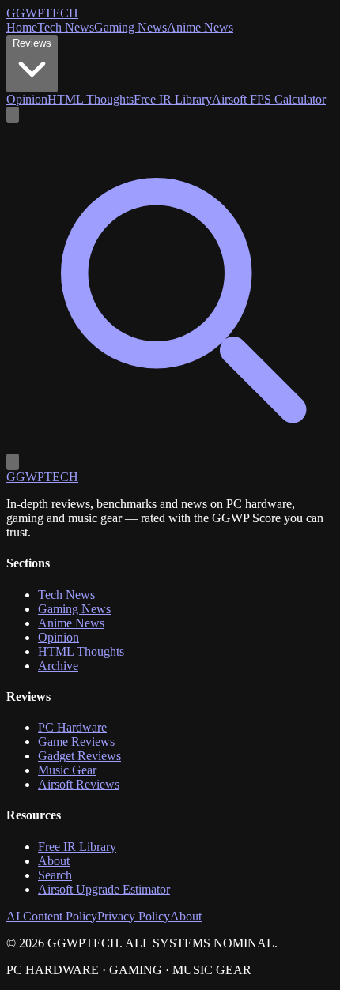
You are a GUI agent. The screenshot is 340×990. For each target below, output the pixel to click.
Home (21, 27)
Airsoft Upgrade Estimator (104, 889)
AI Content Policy (51, 916)
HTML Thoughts (90, 99)
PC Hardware (72, 727)
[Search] (170, 446)
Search (55, 875)
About (54, 861)
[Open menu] (12, 462)
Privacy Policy (133, 916)
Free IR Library (173, 99)
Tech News (65, 27)
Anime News (200, 27)
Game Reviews (76, 741)
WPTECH (42, 13)
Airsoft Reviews (78, 784)
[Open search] (12, 115)
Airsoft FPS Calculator (269, 99)
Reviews (32, 43)
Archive (58, 665)
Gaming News (130, 27)
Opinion (26, 99)
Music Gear (67, 770)
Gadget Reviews (79, 755)
